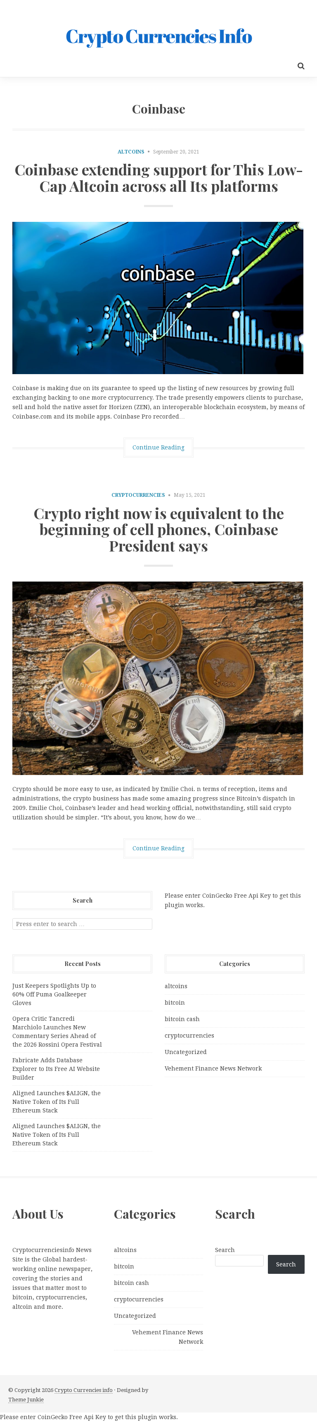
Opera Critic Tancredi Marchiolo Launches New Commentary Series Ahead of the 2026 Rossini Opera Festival (57, 1031)
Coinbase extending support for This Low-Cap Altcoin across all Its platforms (158, 177)
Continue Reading (158, 447)
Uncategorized (186, 1052)
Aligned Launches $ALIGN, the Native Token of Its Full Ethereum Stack (56, 1102)
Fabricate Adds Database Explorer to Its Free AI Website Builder (56, 1069)
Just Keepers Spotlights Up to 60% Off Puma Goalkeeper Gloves (54, 994)
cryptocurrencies (138, 495)
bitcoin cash (182, 1019)
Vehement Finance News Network (213, 1068)
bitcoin (175, 1002)
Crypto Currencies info (83, 1390)
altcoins (131, 152)
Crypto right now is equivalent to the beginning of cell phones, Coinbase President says (158, 529)
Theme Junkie (26, 1399)
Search (225, 1250)
